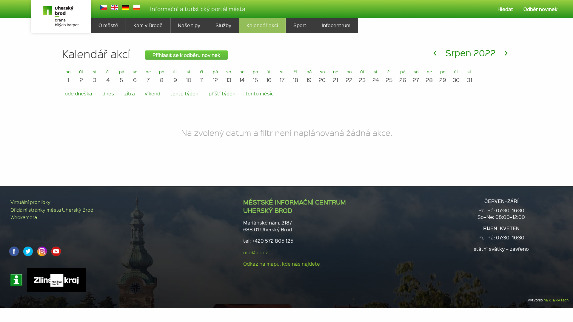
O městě (108, 25)
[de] (125, 7)
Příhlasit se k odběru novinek (186, 55)
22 (349, 76)
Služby (223, 25)
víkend (152, 93)
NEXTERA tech (556, 300)
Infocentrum (336, 25)
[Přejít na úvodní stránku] (61, 16)
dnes (108, 93)
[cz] (103, 7)
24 (375, 76)
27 (416, 76)
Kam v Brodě (148, 25)
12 (215, 76)
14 (242, 76)
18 (295, 76)
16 (269, 76)
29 (442, 76)
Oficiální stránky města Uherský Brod (51, 210)
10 (188, 76)
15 (255, 76)
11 (202, 76)
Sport (299, 25)
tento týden (184, 93)
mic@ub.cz (255, 252)
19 (309, 76)
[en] (114, 7)
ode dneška (78, 93)
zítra (129, 93)
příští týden (222, 93)
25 (389, 76)
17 (282, 76)
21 (335, 76)
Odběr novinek (540, 9)
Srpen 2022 (470, 52)
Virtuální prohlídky (30, 202)
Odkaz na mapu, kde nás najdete (281, 264)
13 (228, 76)
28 (429, 76)
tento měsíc (260, 93)
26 (402, 76)
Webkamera (23, 217)
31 (469, 76)
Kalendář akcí (262, 25)
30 (456, 76)
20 (322, 76)
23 (362, 76)
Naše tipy (189, 25)
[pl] (136, 7)
